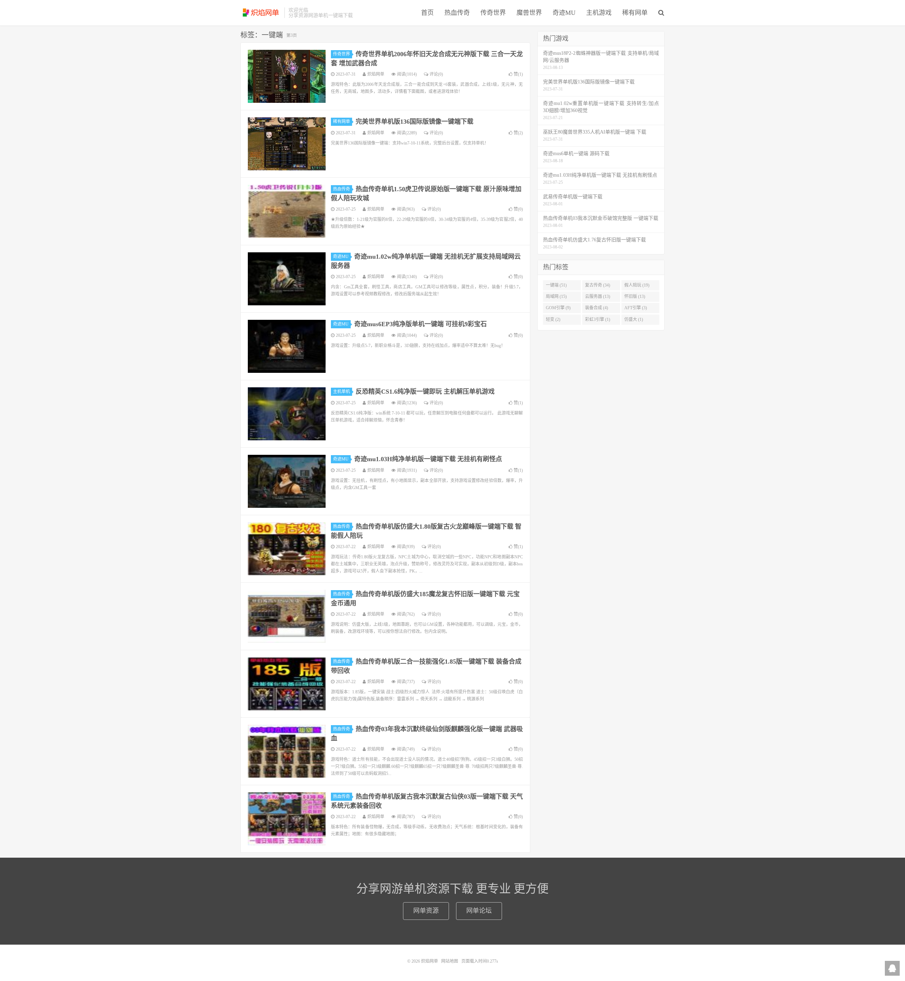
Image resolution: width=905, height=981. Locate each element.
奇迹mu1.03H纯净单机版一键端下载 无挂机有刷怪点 (428, 459)
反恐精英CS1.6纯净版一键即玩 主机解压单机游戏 (425, 391)
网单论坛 (479, 910)
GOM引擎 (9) (558, 307)
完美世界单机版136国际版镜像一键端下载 (414, 121)
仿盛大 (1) (633, 319)
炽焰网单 (260, 12)
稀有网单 (635, 12)
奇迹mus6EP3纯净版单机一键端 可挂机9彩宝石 (420, 324)
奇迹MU (564, 12)
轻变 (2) (553, 319)
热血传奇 (457, 12)
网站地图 (449, 961)
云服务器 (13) (597, 296)
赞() (518, 74)
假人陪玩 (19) (636, 285)
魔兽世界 (529, 12)
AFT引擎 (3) (635, 307)
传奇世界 (493, 12)
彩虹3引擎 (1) (597, 319)
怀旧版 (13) (634, 296)
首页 (427, 12)
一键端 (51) (556, 285)
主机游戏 (599, 12)
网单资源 (426, 910)
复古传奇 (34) (597, 285)
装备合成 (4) (596, 307)
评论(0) (436, 74)
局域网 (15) (556, 296)
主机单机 (341, 391)
